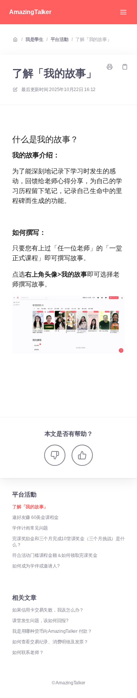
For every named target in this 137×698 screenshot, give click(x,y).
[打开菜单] (123, 12)
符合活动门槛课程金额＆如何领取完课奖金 (54, 555)
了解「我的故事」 (93, 39)
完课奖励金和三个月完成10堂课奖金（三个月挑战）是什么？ (68, 541)
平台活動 (59, 39)
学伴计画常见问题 (30, 528)
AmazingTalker (30, 12)
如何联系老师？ (27, 652)
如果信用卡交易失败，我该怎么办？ (48, 610)
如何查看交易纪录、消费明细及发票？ (50, 642)
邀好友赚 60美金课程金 (35, 517)
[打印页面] (110, 67)
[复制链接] (125, 67)
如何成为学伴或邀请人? (35, 566)
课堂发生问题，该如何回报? (40, 620)
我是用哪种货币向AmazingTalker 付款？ (52, 631)
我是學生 (34, 39)
